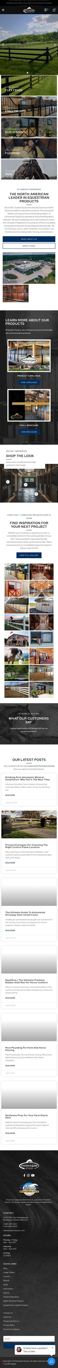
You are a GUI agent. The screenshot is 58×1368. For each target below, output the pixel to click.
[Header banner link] (29, 3)
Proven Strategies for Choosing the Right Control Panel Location (26, 846)
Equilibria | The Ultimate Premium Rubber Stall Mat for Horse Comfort (26, 981)
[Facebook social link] (24, 1175)
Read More (10, 795)
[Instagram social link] (28, 1175)
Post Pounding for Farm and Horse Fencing (25, 1049)
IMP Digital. (11, 1364)
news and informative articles (41, 766)
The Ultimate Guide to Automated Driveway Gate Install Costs (25, 913)
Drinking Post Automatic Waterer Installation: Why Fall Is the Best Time (27, 778)
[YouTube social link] (32, 1175)
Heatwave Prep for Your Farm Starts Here (26, 1116)
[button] (3, 44)
